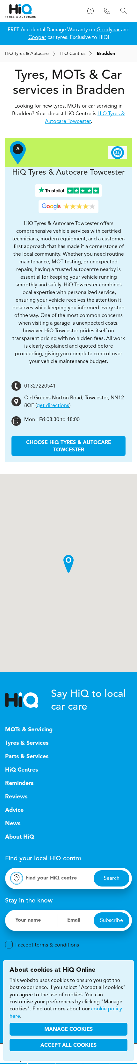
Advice (14, 810)
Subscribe (111, 920)
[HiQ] (28, 700)
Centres (72, 53)
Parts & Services (26, 756)
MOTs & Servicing (29, 730)
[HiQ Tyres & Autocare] (20, 11)
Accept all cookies (68, 1045)
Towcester (68, 172)
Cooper (37, 37)
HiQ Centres (21, 770)
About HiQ (19, 837)
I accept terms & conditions (47, 945)
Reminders (19, 783)
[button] (68, 563)
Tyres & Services (26, 743)
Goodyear (108, 29)
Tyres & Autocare (27, 53)
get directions (53, 405)
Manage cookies (68, 1029)
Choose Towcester (68, 446)
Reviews (16, 797)
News (12, 823)
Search (111, 878)
